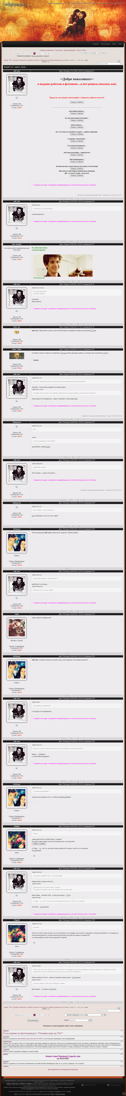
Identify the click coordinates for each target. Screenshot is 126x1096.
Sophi (17, 614)
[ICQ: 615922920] (83, 198)
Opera (52, 1094)
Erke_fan (17, 327)
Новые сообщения (47, 50)
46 (93, 374)
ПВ (27, 1094)
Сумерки (8, 1083)
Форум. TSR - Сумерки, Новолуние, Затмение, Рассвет (21, 60)
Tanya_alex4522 (37, 56)
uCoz (41, 1091)
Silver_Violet (16, 349)
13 (45, 53)
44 (93, 327)
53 (94, 656)
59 (94, 920)
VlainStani (58, 1091)
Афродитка (17, 422)
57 (94, 826)
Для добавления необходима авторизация (63, 1069)
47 (94, 422)
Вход (114, 44)
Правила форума (69, 50)
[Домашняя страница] (78, 198)
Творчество (44, 60)
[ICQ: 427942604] (78, 281)
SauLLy (52, 1091)
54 (94, 698)
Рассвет (29, 1083)
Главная (96, 44)
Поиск (79, 50)
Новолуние (15, 1083)
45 (93, 349)
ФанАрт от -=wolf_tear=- (77, 60)
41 (94, 201)
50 (94, 529)
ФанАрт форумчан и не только (58, 60)
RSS (119, 44)
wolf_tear (17, 71)
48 (94, 460)
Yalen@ (46, 56)
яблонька (16, 529)
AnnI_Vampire (17, 244)
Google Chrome (60, 1094)
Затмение (22, 1083)
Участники (58, 50)
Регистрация (105, 44)
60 (94, 962)
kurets (69, 1091)
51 (94, 571)
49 (94, 503)
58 (94, 868)
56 (94, 784)
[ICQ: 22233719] (78, 457)
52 (94, 614)
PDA (15, 1094)
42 (93, 244)
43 (93, 284)
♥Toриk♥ (17, 826)
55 (94, 741)
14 (49, 53)
